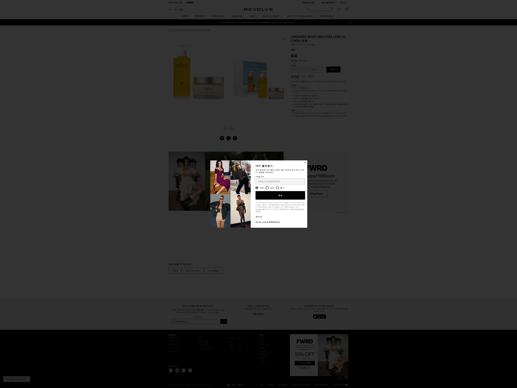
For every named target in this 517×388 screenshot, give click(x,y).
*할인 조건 (259, 216)
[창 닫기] (305, 162)
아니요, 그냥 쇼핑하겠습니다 (268, 222)
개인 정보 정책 (260, 209)
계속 (280, 195)
